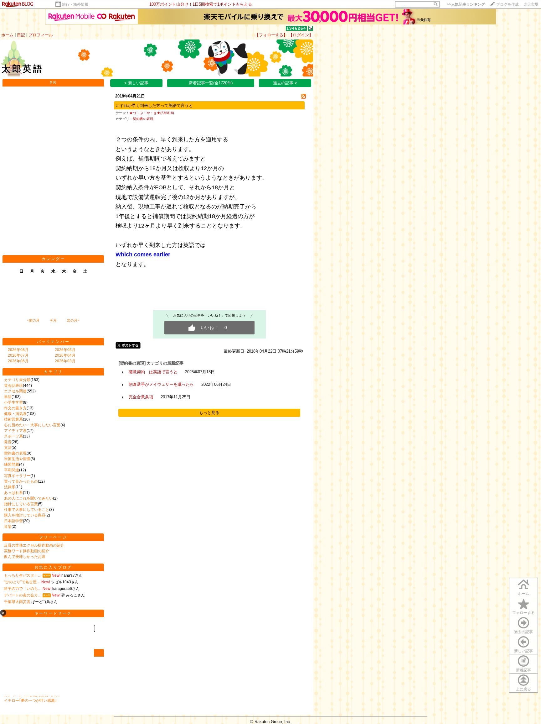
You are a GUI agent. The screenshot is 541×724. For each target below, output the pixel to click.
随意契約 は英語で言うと (153, 372)
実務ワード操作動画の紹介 (26, 551)
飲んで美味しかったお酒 (24, 556)
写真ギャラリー (17, 476)
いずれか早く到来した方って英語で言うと (154, 105)
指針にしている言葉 (21, 504)
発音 (8, 442)
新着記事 (523, 670)
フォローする (523, 613)
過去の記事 (523, 632)
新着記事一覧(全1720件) (211, 83)
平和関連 (11, 470)
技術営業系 (13, 419)
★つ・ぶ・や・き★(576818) (151, 113)
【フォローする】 (271, 35)
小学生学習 (13, 402)
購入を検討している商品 (24, 515)
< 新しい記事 (136, 83)
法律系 (9, 487)
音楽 (8, 526)
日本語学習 (13, 521)
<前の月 (33, 320)
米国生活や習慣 (17, 459)
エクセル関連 (15, 391)
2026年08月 (18, 350)
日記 (21, 35)
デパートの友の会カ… (23, 595)
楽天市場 (530, 4)
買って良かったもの (21, 481)
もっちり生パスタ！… (23, 575)
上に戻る (523, 689)
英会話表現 (13, 385)
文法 (8, 447)
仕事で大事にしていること (26, 509)
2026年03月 (65, 361)
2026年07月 (18, 355)
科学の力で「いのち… (23, 588)
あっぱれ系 (13, 493)
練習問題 (11, 464)
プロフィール (40, 35)
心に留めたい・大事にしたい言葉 (32, 425)
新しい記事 (523, 651)
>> (466, 4)
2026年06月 (18, 361)
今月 (53, 320)
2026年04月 (65, 355)
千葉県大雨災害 (17, 602)
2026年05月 (65, 350)
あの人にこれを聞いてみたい (28, 498)
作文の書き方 (15, 408)
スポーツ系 (13, 436)
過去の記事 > (285, 83)
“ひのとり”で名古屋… (22, 582)
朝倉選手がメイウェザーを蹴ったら (161, 384)
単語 (8, 397)
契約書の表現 (15, 453)
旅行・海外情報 (75, 4)
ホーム (7, 35)
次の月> (73, 320)
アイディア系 (15, 430)
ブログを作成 (507, 4)
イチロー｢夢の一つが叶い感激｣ (30, 700)
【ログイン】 (301, 35)
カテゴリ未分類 (17, 380)
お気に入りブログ (53, 567)
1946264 (296, 28)
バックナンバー (53, 341)
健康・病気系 (15, 414)
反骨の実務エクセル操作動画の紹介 (34, 545)
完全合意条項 (141, 397)
